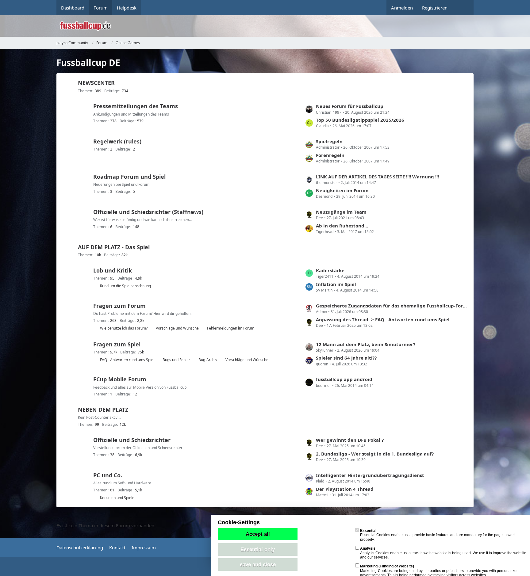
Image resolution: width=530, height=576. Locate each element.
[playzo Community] (270, 26)
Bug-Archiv (207, 359)
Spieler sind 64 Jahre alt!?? (346, 358)
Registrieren (434, 8)
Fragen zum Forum (119, 305)
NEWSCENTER (96, 82)
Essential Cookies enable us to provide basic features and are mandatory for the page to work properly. (438, 535)
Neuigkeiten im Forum (342, 190)
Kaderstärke (330, 270)
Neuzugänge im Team (341, 212)
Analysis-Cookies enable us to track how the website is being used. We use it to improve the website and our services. (443, 552)
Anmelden (402, 8)
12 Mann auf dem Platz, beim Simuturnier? (365, 344)
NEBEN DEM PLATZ (103, 409)
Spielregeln (329, 141)
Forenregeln (330, 155)
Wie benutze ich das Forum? (124, 328)
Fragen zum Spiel (116, 344)
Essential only (257, 549)
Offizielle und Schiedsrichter (132, 440)
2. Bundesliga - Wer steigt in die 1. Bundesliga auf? (375, 454)
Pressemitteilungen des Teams (135, 106)
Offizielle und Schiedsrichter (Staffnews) (148, 212)
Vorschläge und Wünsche (177, 328)
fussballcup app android (344, 379)
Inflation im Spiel (336, 284)
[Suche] (463, 7)
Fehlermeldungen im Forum (230, 328)
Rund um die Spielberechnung (125, 285)
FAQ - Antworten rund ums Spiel (127, 359)
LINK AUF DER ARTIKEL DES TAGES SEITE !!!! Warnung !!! (377, 177)
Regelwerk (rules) (117, 141)
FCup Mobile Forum (119, 379)
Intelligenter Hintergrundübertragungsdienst (370, 475)
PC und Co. (107, 475)
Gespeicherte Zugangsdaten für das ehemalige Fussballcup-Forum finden (391, 306)
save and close (258, 564)
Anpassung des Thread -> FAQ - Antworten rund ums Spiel (383, 319)
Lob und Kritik (112, 270)
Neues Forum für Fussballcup (349, 106)
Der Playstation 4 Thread (345, 489)
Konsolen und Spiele (117, 497)
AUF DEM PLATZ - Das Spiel (114, 247)
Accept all (258, 534)
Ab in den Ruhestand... (342, 226)
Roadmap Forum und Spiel (129, 176)
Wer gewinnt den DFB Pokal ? (350, 440)
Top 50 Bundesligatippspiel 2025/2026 (360, 120)
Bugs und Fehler (176, 359)
